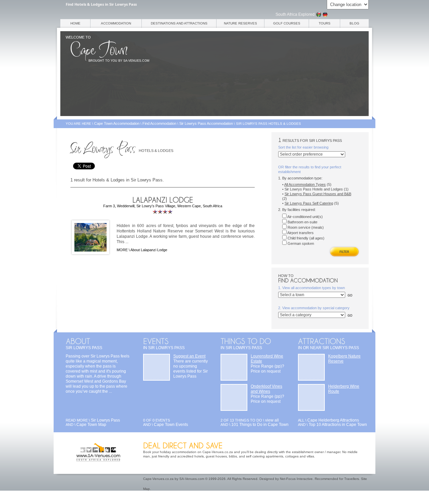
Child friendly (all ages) (305, 238)
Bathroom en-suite (302, 222)
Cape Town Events (171, 424)
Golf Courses (286, 23)
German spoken (300, 243)
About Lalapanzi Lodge (148, 250)
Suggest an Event (189, 356)
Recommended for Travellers (337, 479)
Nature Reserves (240, 23)
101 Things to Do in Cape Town (260, 424)
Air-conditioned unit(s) (305, 217)
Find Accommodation (159, 123)
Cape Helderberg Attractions (333, 420)
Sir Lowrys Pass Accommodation (206, 123)
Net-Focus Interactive (296, 479)
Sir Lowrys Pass (105, 420)
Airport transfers (300, 233)
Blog (354, 23)
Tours (324, 23)
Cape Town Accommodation (116, 123)
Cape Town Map (91, 424)
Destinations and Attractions (179, 23)
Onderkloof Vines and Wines (266, 389)
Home (75, 23)
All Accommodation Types (305, 184)
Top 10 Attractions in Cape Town (338, 424)
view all (272, 420)
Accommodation (116, 23)
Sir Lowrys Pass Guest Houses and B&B (318, 194)
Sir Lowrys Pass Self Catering (309, 203)
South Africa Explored (295, 14)
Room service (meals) (305, 227)
